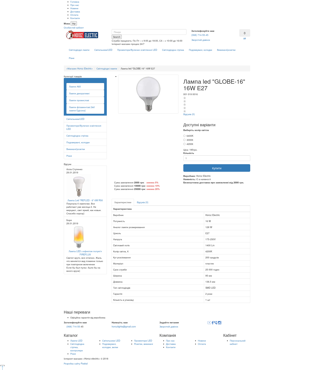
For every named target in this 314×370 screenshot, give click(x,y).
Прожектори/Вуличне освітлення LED (137, 49)
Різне (71, 58)
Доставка (75, 11)
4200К (190, 144)
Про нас (74, 5)
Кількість (188, 153)
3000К (190, 139)
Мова (67, 23)
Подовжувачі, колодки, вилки (110, 345)
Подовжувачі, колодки (200, 49)
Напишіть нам (120, 322)
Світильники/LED (103, 49)
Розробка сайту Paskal (76, 363)
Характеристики (122, 202)
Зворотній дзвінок (200, 39)
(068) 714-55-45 (199, 35)
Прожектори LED (143, 340)
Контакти (75, 18)
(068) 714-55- (73, 326)
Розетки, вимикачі (143, 343)
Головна (74, 1)
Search (116, 36)
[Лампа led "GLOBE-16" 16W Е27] (148, 94)
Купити (216, 168)
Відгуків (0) (189, 114)
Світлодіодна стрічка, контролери (77, 347)
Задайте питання (169, 322)
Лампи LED (76, 340)
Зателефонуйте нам (202, 30)
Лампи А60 (75, 86)
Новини (74, 8)
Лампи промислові (79, 100)
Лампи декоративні (79, 93)
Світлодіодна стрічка (173, 49)
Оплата (74, 14)
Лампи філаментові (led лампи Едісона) (82, 108)
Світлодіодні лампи (79, 49)
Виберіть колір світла (196, 130)
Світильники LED (111, 340)
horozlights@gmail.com (124, 326)
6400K (190, 135)
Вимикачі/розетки (226, 49)
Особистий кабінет (74, 27)
